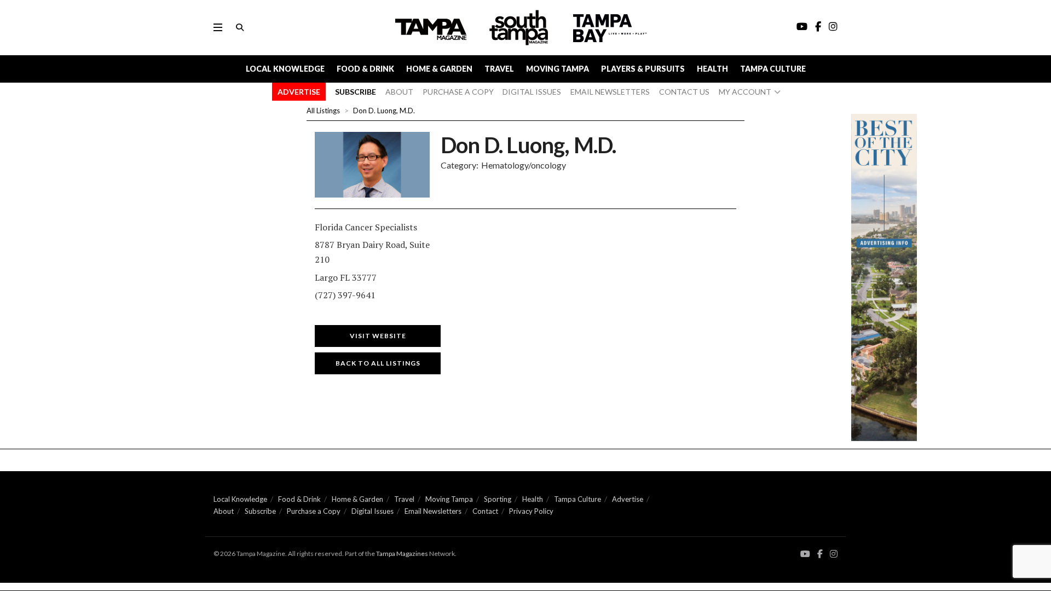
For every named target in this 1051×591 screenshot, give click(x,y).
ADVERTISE (299, 91)
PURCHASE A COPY (458, 91)
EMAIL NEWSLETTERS (610, 91)
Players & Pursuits (643, 68)
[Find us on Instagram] (834, 554)
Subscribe (260, 511)
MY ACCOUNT (745, 91)
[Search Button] (240, 27)
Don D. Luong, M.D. (384, 110)
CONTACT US (684, 91)
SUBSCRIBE (355, 91)
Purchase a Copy (313, 511)
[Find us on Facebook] (820, 554)
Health (712, 68)
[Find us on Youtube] (805, 554)
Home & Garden (439, 68)
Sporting (497, 499)
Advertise (627, 499)
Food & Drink (365, 68)
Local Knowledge (285, 68)
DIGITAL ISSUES (532, 91)
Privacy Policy (531, 511)
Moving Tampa (557, 68)
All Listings (323, 110)
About (223, 511)
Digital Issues (372, 511)
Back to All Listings (378, 363)
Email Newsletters (433, 511)
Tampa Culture (773, 68)
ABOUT (399, 91)
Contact (485, 511)
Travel (499, 68)
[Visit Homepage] (520, 27)
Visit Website (378, 336)
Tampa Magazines (402, 553)
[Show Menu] (217, 27)
